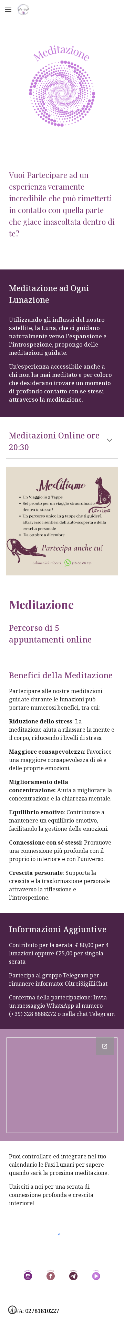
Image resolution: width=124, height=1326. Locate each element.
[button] (8, 9)
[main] (62, 197)
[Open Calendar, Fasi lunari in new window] (105, 1046)
